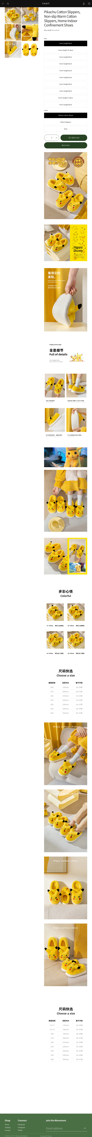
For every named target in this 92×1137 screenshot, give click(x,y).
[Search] (8, 3)
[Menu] (3, 3)
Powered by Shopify (21, 1136)
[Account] (83, 3)
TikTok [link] (20, 1130)
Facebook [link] (21, 1124)
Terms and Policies (46, 1136)
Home (7, 1124)
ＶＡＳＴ (12, 1136)
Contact (7, 1130)
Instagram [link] (21, 1127)
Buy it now (65, 145)
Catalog (7, 1127)
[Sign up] (84, 1128)
